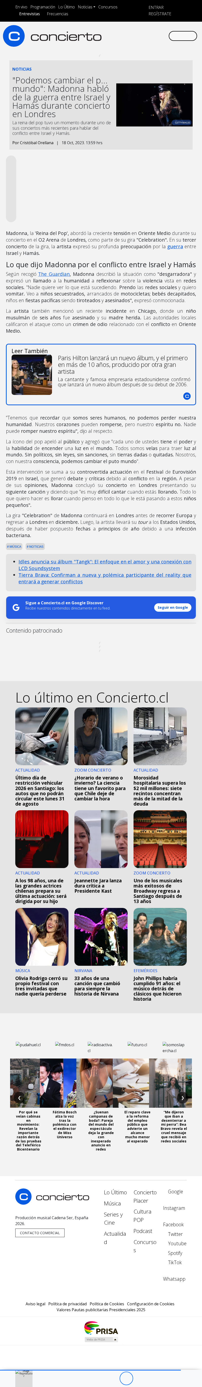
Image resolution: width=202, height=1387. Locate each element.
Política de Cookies (107, 1304)
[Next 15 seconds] (140, 1378)
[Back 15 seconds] (112, 1378)
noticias (36, 546)
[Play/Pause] (126, 1378)
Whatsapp (174, 1279)
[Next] (153, 1378)
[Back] (99, 1378)
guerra (175, 246)
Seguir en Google (173, 607)
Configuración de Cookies (150, 1304)
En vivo (21, 7)
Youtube (176, 1243)
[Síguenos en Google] (109, 36)
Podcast (143, 1231)
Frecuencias (57, 13)
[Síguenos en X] (133, 36)
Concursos (108, 7)
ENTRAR (156, 7)
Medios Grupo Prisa (101, 1339)
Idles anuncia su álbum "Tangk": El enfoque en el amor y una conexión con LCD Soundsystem (104, 565)
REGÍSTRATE (159, 13)
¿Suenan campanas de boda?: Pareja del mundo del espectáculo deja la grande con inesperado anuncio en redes (101, 1131)
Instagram (174, 1208)
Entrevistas (29, 13)
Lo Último (66, 7)
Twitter (175, 1234)
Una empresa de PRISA (101, 1328)
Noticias (85, 7)
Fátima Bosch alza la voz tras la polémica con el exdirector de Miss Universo (65, 1124)
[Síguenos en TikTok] (156, 36)
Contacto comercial (40, 1233)
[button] (90, 1370)
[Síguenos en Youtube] (141, 36)
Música (15, 546)
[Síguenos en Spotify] (149, 36)
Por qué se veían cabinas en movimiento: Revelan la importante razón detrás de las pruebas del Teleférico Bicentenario (28, 1131)
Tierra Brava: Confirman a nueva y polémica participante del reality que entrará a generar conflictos (104, 578)
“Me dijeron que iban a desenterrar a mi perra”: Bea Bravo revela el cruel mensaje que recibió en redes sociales (174, 1126)
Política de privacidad (67, 1304)
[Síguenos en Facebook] (125, 36)
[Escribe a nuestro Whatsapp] (164, 36)
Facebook (173, 1224)
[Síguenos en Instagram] (117, 36)
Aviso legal (35, 1304)
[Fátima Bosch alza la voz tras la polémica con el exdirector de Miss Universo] (64, 1083)
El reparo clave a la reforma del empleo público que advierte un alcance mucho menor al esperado (137, 1126)
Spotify (174, 1253)
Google (175, 1191)
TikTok (174, 1262)
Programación (42, 7)
